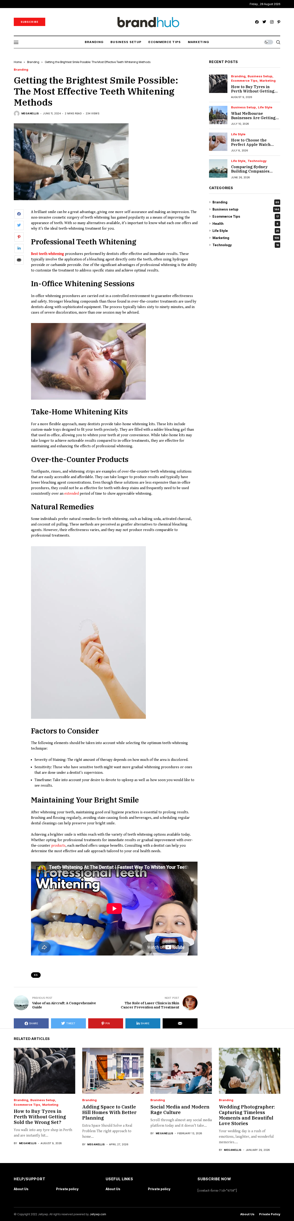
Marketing (268, 81)
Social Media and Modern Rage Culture (179, 1109)
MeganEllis (30, 113)
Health (245, 223)
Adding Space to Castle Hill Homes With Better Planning (109, 1112)
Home (18, 62)
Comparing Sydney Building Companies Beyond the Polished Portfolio (250, 173)
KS (36, 975)
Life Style (265, 107)
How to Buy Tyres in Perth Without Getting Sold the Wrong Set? (252, 91)
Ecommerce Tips (244, 81)
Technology (257, 161)
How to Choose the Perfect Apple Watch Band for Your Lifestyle (253, 144)
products (58, 845)
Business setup (260, 76)
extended (71, 493)
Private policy (67, 1189)
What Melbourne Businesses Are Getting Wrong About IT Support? (253, 120)
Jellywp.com (98, 1214)
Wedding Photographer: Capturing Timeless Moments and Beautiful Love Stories (247, 1115)
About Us (21, 1189)
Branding (33, 62)
